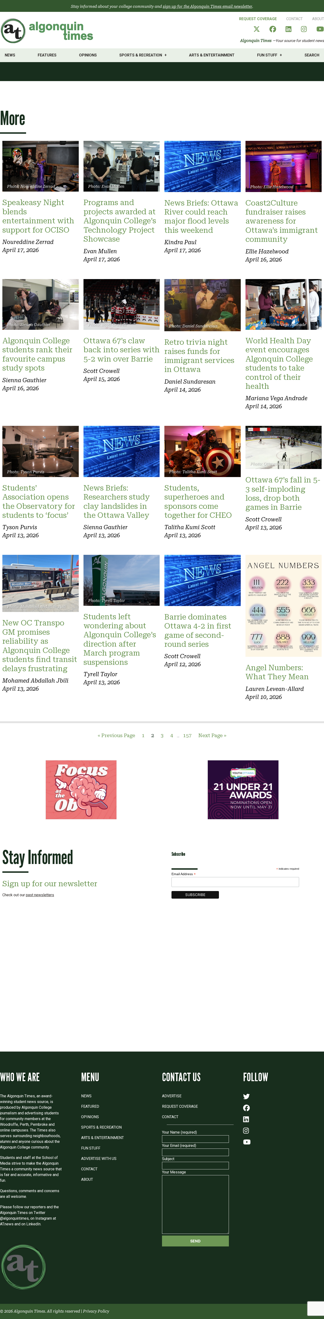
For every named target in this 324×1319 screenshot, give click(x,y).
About (318, 19)
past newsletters (40, 895)
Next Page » (212, 735)
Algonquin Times (256, 40)
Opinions (88, 55)
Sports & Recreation (140, 55)
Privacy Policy (96, 1311)
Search (312, 55)
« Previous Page (116, 735)
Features (47, 55)
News (10, 55)
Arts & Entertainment (212, 55)
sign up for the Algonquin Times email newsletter (207, 6)
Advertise (171, 1096)
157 (187, 735)
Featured (90, 1106)
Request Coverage (258, 19)
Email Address (183, 874)
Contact (294, 19)
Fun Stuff (267, 55)
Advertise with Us (98, 1158)
